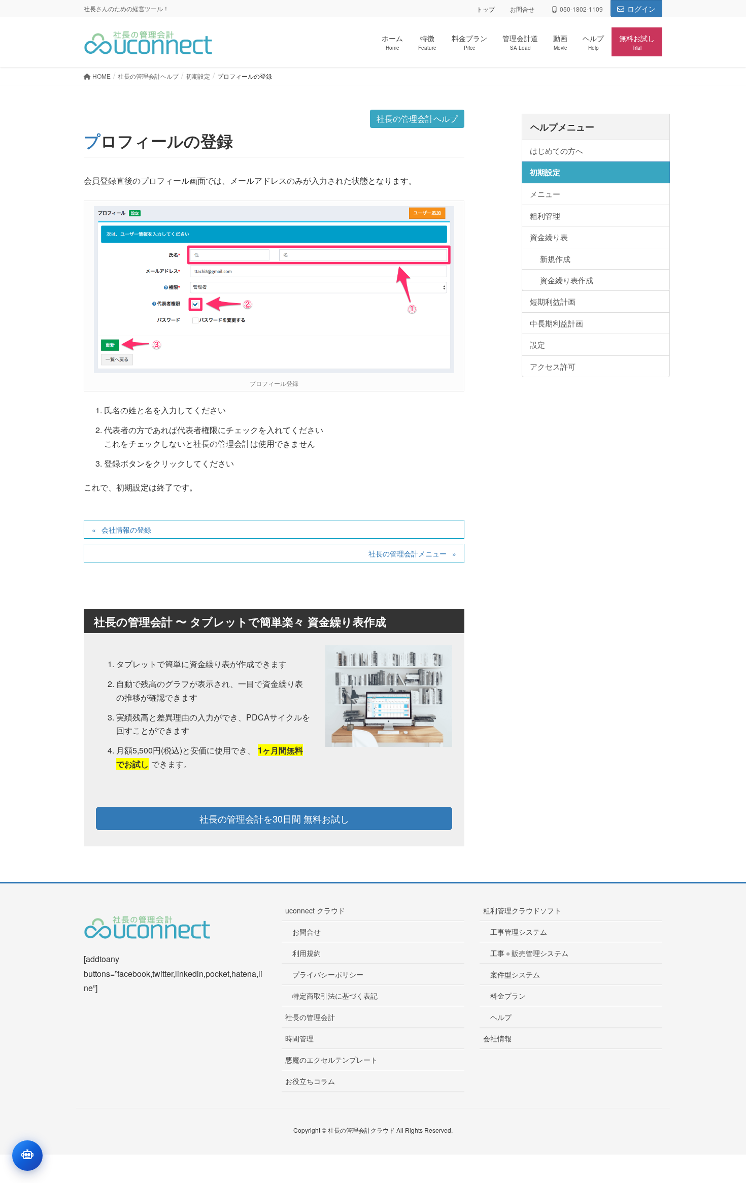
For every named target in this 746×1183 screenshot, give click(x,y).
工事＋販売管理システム (529, 953)
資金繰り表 (549, 237)
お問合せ (522, 9)
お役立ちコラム (310, 1081)
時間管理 (299, 1038)
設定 (537, 344)
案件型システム (515, 974)
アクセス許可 (552, 366)
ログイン (641, 9)
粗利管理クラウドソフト (522, 910)
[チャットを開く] (27, 1155)
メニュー (545, 193)
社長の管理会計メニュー (407, 553)
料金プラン (508, 996)
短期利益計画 (552, 301)
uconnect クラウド (315, 910)
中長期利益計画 (556, 323)
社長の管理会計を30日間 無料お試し (274, 818)
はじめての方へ (556, 150)
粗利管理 (545, 215)
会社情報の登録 (126, 529)
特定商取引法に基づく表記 (335, 996)
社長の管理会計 (310, 1017)
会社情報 (497, 1038)
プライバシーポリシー (327, 974)
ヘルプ (501, 1017)
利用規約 (306, 953)
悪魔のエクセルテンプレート (331, 1060)
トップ (486, 9)
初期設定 (545, 172)
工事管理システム (518, 932)
